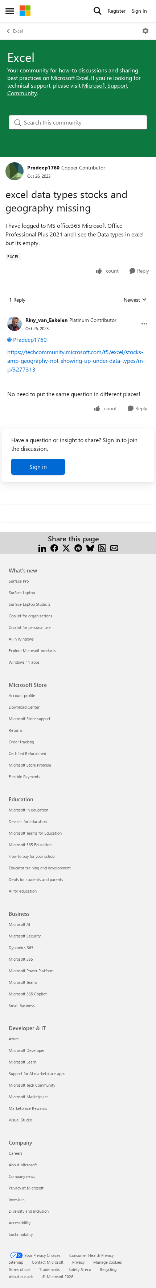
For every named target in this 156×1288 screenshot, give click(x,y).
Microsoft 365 (21, 959)
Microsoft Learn (22, 1062)
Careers (15, 1153)
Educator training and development (40, 867)
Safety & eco (80, 1269)
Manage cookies (107, 1262)
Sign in (38, 466)
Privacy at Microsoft (26, 1188)
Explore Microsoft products (32, 650)
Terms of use (19, 1269)
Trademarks (49, 1269)
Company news (22, 1176)
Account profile (22, 695)
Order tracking (21, 741)
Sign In (139, 10)
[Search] (97, 11)
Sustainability (21, 1234)
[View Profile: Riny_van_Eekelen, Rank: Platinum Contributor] (14, 323)
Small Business (22, 1005)
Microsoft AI (19, 924)
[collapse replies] (78, 314)
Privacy (78, 1262)
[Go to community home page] (25, 10)
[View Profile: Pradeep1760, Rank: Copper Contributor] (14, 171)
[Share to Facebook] (54, 547)
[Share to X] (66, 547)
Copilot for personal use (30, 627)
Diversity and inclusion (29, 1211)
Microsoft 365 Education (30, 844)
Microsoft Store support (29, 718)
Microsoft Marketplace (29, 1096)
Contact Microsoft (47, 1262)
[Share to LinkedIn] (42, 547)
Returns (15, 730)
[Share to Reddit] (78, 547)
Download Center (24, 707)
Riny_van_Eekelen (46, 319)
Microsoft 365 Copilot (28, 994)
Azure (14, 1038)
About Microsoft (23, 1164)
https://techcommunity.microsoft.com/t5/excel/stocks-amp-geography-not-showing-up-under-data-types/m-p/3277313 (76, 360)
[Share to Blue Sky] (90, 547)
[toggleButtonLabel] (145, 31)
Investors (17, 1199)
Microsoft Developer (27, 1050)
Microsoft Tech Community (32, 1085)
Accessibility (19, 1222)
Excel (18, 31)
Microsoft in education (28, 810)
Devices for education (28, 821)
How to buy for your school (32, 856)
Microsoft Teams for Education (35, 833)
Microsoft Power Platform (31, 970)
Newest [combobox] (135, 299)
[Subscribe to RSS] (102, 547)
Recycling (108, 1269)
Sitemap (16, 1262)
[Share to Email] (114, 547)
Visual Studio (20, 1120)
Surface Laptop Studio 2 (29, 604)
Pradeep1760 (43, 167)
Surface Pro (19, 581)
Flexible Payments (24, 776)
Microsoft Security (25, 936)
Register (117, 10)
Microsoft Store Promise (30, 765)
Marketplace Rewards (28, 1108)
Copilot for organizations (30, 615)
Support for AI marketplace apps (37, 1073)
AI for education (23, 891)
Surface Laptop (22, 592)
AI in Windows (21, 639)
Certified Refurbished (27, 753)
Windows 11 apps (24, 662)
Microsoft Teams (23, 982)
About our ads (21, 1276)
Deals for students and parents (36, 879)
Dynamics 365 (21, 947)
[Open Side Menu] (10, 10)
